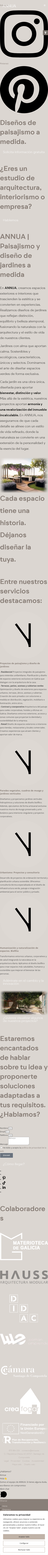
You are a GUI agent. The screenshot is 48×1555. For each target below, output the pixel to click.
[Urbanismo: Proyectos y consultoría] (24, 867)
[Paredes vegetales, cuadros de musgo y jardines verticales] (24, 785)
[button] (45, 32)
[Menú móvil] (45, 6)
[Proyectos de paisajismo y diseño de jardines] (24, 658)
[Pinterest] (4, 1179)
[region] (24, 1533)
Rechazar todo (24, 1550)
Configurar (24, 1543)
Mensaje (4, 1144)
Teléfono (4, 1135)
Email (3, 1131)
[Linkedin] (4, 1188)
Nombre (4, 1128)
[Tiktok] (4, 1184)
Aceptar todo (24, 1537)
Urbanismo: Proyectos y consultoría (20, 872)
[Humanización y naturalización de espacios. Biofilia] (24, 942)
